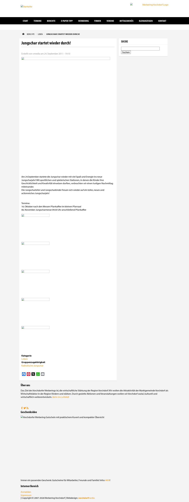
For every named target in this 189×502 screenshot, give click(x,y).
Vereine (110, 20)
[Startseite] (35, 8)
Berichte (51, 20)
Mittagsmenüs (126, 20)
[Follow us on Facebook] (22, 408)
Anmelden (26, 491)
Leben (24, 358)
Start (25, 20)
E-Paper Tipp (67, 20)
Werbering (83, 20)
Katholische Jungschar (32, 365)
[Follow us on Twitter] (24, 408)
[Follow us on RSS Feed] (27, 408)
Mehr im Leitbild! (60, 396)
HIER (107, 480)
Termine (37, 20)
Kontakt (162, 20)
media (86, 497)
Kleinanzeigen (146, 20)
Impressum (26, 495)
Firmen (97, 20)
